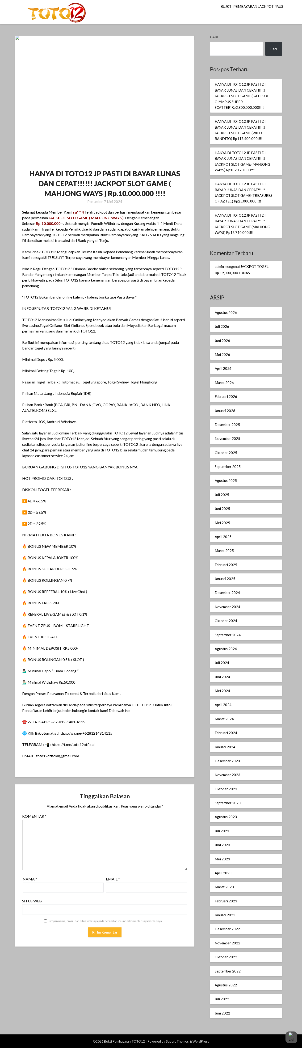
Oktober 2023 (226, 789)
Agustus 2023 (226, 817)
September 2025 (228, 466)
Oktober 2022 (226, 957)
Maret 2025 (224, 550)
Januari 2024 (225, 747)
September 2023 (228, 803)
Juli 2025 (222, 494)
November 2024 (227, 607)
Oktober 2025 (226, 452)
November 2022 (227, 943)
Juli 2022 (222, 999)
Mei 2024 (222, 691)
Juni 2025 (222, 508)
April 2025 (223, 537)
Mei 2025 (222, 523)
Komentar (34, 816)
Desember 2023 (227, 761)
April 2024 (223, 705)
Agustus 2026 (226, 312)
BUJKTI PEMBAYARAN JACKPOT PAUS (252, 6)
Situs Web (32, 901)
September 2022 (228, 971)
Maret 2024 (224, 719)
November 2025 (227, 438)
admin (219, 266)
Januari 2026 (225, 410)
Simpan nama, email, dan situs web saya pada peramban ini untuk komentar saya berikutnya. (106, 921)
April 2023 (223, 873)
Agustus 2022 (226, 985)
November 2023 (227, 775)
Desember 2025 (227, 424)
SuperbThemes (177, 1041)
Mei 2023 (222, 859)
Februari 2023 (226, 901)
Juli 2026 (222, 326)
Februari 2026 (226, 396)
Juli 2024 (222, 663)
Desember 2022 (227, 929)
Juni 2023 (222, 845)
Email (113, 879)
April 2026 (223, 368)
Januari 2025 (225, 579)
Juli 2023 (222, 831)
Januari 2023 (225, 915)
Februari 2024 (226, 733)
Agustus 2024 (226, 649)
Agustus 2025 (226, 480)
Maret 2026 (224, 382)
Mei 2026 (222, 354)
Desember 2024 (227, 592)
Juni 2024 (222, 677)
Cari (214, 37)
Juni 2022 (222, 1013)
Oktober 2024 (226, 621)
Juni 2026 (222, 340)
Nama (30, 879)
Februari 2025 (226, 565)
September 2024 (228, 635)
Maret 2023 (224, 887)
